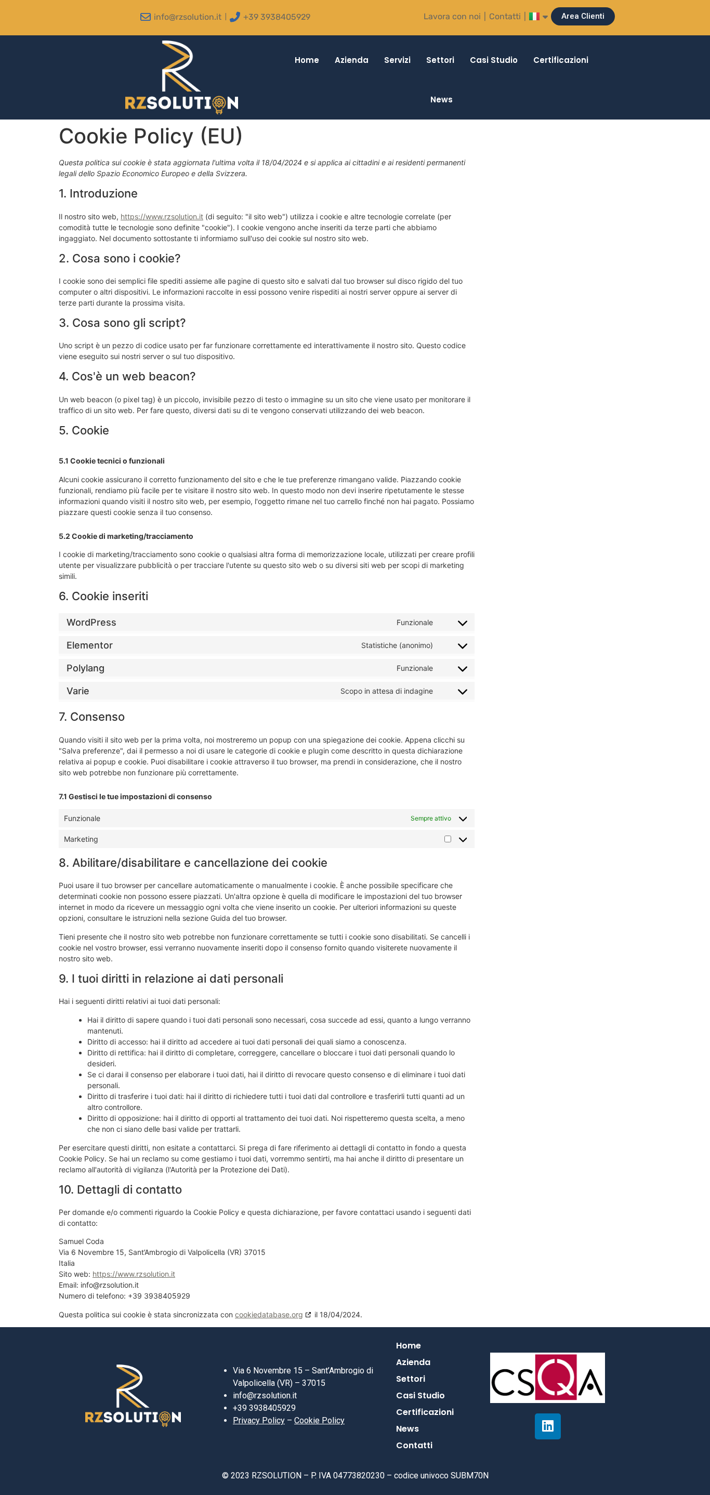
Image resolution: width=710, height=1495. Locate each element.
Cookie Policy (319, 1420)
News (441, 99)
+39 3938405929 (276, 17)
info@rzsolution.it (187, 17)
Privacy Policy (259, 1420)
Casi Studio (494, 60)
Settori (440, 60)
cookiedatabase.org (269, 1314)
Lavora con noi (452, 16)
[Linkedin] (548, 1426)
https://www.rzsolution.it (162, 216)
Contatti (505, 16)
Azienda (352, 60)
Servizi (397, 60)
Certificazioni (560, 60)
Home (307, 60)
